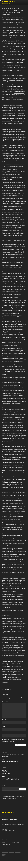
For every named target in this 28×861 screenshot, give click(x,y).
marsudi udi (15, 8)
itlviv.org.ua (7, 689)
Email (3, 726)
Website (4, 733)
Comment (5, 701)
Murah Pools (8, 2)
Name (4, 719)
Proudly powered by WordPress (9, 857)
